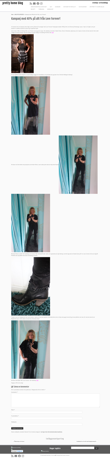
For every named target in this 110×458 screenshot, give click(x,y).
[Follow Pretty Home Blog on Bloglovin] (17, 451)
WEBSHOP (50, 9)
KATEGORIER (83, 7)
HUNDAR (57, 7)
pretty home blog (12, 3)
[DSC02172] (78, 164)
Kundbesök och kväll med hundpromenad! (87, 441)
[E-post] (35, 3)
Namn (13, 410)
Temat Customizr (66, 455)
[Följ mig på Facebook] (38, 3)
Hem (12, 14)
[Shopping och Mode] (16, 447)
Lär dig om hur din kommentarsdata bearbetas (51, 432)
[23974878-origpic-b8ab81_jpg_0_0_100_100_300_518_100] (22, 53)
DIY (51, 7)
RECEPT (33, 9)
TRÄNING (41, 9)
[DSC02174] (30, 223)
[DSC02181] (30, 286)
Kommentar (14, 392)
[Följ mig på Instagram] (41, 3)
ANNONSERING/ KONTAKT (39, 7)
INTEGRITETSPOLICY (69, 7)
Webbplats (14, 422)
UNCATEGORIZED (19, 14)
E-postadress (15, 416)
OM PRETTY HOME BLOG (97, 7)
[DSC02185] (30, 349)
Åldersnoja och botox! (18, 441)
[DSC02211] (30, 105)
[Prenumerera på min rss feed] (31, 3)
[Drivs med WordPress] (55, 455)
